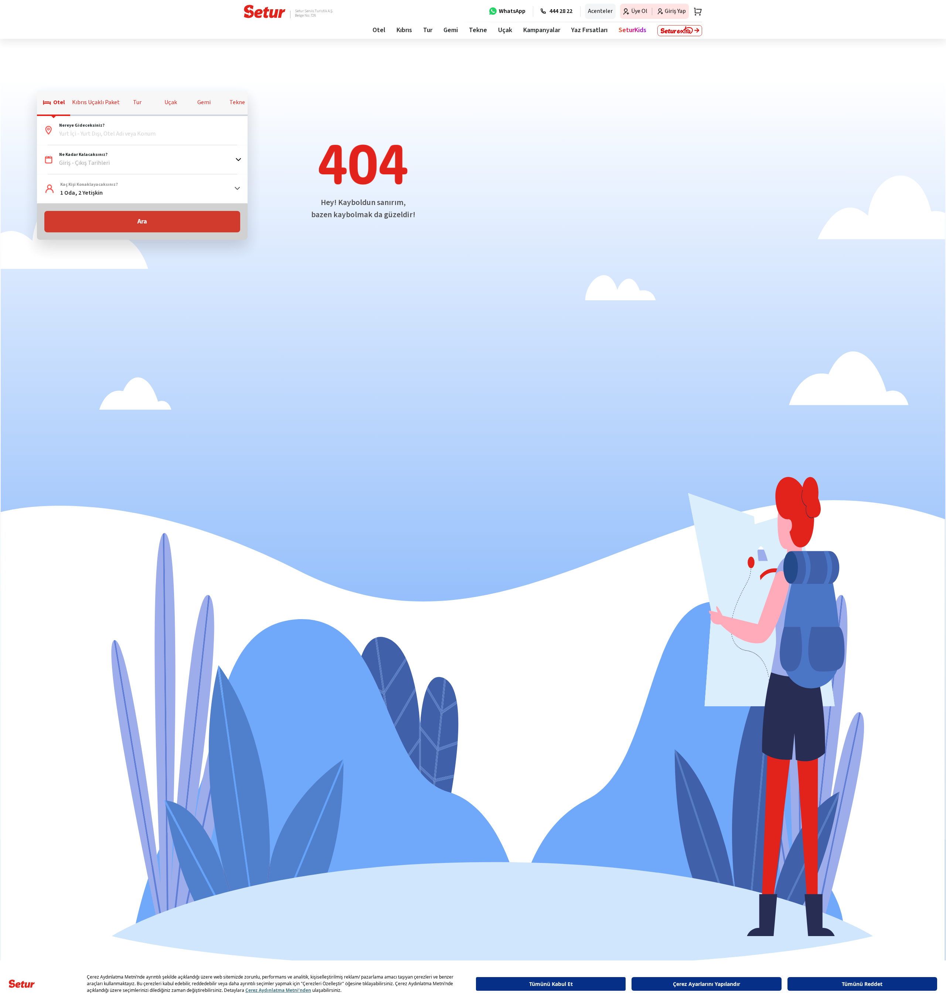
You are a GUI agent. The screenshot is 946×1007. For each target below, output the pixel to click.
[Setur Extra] (679, 30)
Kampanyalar (541, 30)
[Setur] (265, 11)
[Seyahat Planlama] (695, 11)
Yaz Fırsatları (589, 30)
